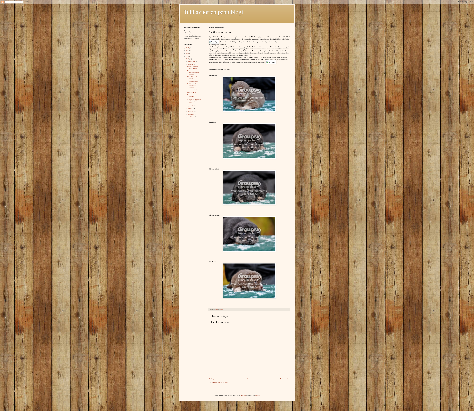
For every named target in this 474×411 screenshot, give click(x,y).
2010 (187, 56)
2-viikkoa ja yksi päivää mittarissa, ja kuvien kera (194, 100)
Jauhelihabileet (191, 92)
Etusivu (249, 379)
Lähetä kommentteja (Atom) (220, 382)
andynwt (243, 395)
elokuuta (190, 108)
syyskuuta (191, 106)
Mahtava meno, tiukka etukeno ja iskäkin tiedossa (193, 72)
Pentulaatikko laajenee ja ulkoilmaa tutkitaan (193, 85)
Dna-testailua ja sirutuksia (191, 95)
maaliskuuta (191, 117)
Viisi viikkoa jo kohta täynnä (193, 77)
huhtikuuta (191, 114)
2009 (187, 59)
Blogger (257, 395)
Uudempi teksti (213, 379)
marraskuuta (191, 61)
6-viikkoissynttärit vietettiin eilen (192, 67)
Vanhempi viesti (284, 379)
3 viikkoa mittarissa (192, 90)
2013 (187, 48)
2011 (187, 53)
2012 (187, 51)
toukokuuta (191, 111)
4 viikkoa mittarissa (192, 81)
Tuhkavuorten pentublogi (213, 12)
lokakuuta (191, 64)
